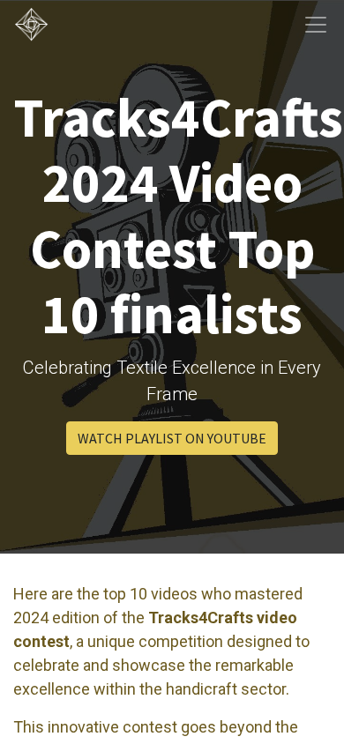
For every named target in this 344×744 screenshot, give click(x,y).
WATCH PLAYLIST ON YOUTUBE (172, 438)
